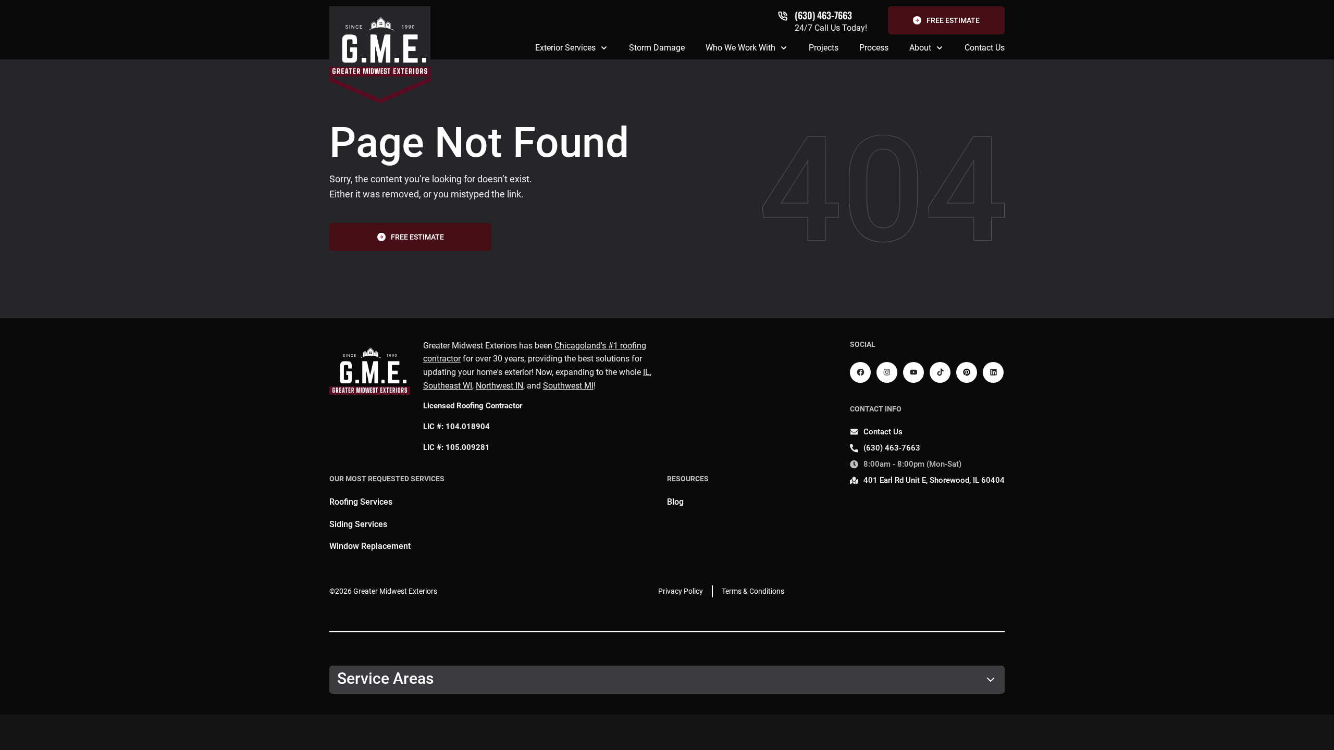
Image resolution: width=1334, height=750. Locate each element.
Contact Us (985, 48)
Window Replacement (370, 546)
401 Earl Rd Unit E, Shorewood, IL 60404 (934, 480)
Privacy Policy (680, 591)
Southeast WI (447, 386)
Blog (675, 502)
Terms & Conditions (753, 591)
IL (646, 372)
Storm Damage (657, 48)
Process (873, 48)
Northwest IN (499, 386)
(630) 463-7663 (823, 15)
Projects (823, 48)
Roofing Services (360, 502)
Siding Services (358, 524)
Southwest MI (568, 386)
